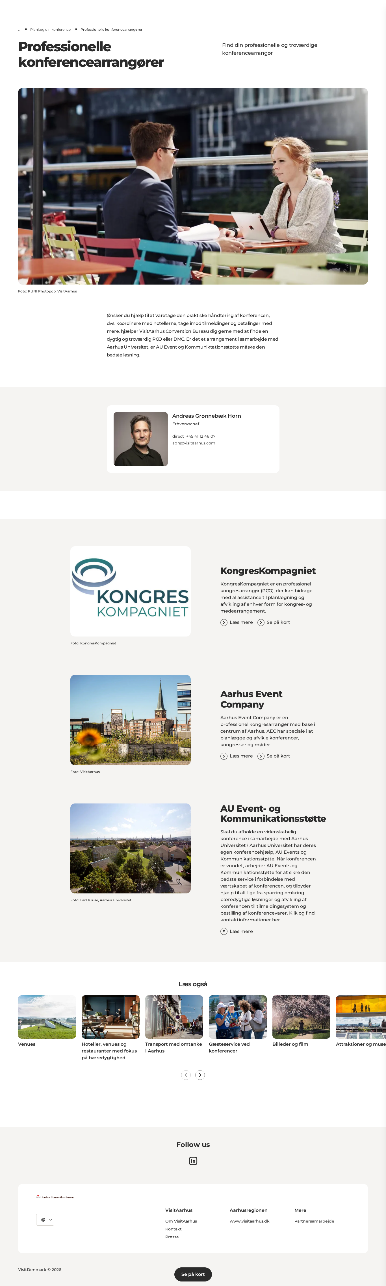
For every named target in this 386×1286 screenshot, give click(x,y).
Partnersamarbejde (314, 1221)
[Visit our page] (193, 1161)
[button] (206, 429)
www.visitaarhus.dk (250, 1221)
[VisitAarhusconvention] (55, 1196)
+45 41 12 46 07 (200, 436)
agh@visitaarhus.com (193, 443)
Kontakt (173, 1229)
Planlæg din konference (50, 29)
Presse (172, 1236)
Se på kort (193, 1274)
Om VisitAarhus (181, 1221)
